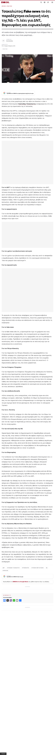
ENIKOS (5, 2)
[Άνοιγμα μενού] (52, 2)
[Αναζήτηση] (41, 2)
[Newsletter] (44, 2)
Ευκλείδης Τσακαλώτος (27, 104)
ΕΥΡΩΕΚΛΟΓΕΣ (25, 567)
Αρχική (4, 6)
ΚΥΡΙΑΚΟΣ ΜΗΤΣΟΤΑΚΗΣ (38, 567)
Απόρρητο (3, 753)
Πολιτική (9, 6)
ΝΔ (46, 567)
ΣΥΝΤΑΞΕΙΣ (5, 570)
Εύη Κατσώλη (9, 41)
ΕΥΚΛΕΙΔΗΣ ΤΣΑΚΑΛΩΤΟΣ (13, 567)
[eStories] (48, 2)
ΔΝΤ (4, 567)
